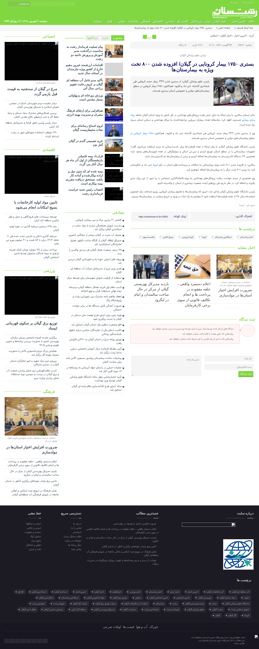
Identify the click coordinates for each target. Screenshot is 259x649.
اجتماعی (49, 36)
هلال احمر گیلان (28, 609)
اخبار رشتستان (155, 592)
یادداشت (133, 21)
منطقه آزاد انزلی (78, 609)
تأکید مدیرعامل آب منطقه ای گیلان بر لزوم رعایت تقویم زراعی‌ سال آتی (84, 84)
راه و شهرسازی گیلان (194, 603)
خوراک (153, 627)
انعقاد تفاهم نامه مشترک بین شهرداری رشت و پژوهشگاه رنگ (97, 299)
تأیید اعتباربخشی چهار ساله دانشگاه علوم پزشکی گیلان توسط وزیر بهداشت (96, 379)
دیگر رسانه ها (74, 545)
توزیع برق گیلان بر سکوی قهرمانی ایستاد (31, 325)
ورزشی (49, 271)
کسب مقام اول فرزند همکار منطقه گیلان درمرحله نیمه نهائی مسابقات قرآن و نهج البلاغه (95, 289)
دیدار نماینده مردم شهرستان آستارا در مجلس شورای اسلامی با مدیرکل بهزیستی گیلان (34, 106)
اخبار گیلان (219, 21)
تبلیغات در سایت (73, 541)
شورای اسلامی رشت (240, 609)
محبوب (117, 37)
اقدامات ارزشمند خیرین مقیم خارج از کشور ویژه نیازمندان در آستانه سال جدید (84, 69)
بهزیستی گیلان (204, 598)
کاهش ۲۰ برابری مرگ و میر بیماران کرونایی (99, 220)
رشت (174, 603)
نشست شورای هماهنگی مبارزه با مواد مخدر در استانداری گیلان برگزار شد (97, 228)
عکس (121, 21)
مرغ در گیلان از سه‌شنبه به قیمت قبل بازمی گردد (32, 91)
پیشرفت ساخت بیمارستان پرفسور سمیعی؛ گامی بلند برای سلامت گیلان (94, 360)
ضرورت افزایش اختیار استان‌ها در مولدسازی (31, 449)
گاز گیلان (232, 615)
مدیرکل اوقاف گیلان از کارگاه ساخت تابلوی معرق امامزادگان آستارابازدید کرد (96, 243)
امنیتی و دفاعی (34, 528)
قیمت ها (128, 627)
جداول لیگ (35, 536)
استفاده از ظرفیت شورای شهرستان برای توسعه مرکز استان (94, 280)
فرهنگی (145, 21)
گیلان (217, 615)
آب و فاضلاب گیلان (215, 592)
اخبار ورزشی (135, 592)
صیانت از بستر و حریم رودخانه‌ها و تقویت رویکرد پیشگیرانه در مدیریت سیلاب (122, 562)
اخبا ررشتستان (246, 237)
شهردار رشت (59, 603)
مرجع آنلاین (168, 237)
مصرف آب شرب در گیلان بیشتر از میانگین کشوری (95, 235)
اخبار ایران (174, 592)
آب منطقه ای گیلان (240, 592)
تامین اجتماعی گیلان (159, 598)
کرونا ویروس (187, 237)
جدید (105, 37)
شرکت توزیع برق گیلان (106, 603)
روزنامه (97, 21)
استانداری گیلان (39, 592)
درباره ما (234, 2)
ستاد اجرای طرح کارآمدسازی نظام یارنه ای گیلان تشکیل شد (97, 388)
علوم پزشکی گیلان (195, 609)
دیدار (214, 603)
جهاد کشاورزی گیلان (95, 598)
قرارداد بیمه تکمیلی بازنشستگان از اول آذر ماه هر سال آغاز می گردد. (84, 160)
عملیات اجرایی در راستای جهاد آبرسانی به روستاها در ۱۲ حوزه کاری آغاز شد (94, 370)
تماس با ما (248, 2)
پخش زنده (76, 549)
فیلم (109, 21)
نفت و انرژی (35, 549)
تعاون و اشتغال (33, 545)
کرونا (155, 165)
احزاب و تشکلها (33, 524)
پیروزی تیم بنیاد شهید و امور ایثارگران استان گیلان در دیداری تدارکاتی (34, 363)
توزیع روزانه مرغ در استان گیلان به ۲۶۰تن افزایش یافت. (95, 342)
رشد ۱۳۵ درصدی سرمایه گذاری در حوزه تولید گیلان (34, 229)
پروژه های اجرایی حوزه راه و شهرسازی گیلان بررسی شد (95, 261)
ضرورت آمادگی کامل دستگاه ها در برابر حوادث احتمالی (97, 308)
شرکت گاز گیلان (80, 603)
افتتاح (20, 592)
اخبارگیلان (117, 592)
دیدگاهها (92, 37)
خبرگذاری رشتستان (223, 237)
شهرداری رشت (38, 603)
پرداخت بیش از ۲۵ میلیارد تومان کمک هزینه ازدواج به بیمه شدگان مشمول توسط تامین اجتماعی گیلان (34, 254)
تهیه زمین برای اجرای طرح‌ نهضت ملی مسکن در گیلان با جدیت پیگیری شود (96, 317)
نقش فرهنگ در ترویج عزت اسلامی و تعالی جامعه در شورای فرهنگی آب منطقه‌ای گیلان (35, 493)
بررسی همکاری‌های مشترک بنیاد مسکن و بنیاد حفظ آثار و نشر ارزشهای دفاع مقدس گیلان (33, 115)
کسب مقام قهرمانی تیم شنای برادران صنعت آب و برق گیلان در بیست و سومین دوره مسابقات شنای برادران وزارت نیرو (32, 374)
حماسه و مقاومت (32, 532)
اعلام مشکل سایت (72, 536)
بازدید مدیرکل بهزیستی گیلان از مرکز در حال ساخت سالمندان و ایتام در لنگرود (34, 473)
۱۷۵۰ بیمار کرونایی (144, 133)
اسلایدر (214, 36)
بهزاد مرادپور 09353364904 (221, 643)
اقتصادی (158, 21)
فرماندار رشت (173, 609)
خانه (251, 21)
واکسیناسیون (148, 237)
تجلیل (138, 598)
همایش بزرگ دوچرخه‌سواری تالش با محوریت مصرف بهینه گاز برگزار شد (34, 353)
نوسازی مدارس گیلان (53, 609)
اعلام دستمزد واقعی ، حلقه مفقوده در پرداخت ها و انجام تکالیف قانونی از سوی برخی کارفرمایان (193, 294)
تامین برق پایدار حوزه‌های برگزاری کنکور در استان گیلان (32, 483)
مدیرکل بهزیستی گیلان (104, 609)
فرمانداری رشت (151, 609)
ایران (207, 21)
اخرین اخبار (81, 592)
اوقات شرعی (112, 627)
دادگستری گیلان (46, 598)
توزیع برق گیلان (120, 598)
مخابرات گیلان (129, 609)
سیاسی (170, 21)
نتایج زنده (36, 541)
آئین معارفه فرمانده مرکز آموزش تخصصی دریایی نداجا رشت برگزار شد (96, 351)
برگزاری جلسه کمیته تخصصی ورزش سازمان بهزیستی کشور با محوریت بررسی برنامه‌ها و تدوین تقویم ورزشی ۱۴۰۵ (32, 341)
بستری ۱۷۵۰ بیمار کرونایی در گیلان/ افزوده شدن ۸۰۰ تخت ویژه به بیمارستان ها (192, 66)
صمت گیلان (217, 609)
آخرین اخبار (239, 21)
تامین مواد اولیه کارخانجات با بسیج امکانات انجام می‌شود (35, 205)
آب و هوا (141, 627)
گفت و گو (182, 21)
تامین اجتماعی (183, 598)
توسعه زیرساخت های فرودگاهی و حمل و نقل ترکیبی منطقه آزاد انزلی (33, 219)
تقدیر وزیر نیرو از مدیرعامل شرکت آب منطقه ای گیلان (96, 271)
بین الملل (196, 21)
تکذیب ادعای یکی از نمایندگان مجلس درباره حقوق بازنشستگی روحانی (95, 332)
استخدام (77, 532)
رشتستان (160, 603)
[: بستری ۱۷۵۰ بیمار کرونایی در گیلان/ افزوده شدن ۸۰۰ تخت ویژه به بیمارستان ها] (134, 37)
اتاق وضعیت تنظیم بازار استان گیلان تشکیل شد (96, 325)
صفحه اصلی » (223, 28)
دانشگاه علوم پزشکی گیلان (237, 603)
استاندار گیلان (61, 592)
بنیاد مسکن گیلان (228, 598)
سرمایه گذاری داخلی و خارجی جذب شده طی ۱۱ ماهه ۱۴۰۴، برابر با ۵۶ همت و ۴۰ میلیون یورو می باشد (32, 240)
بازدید (246, 598)
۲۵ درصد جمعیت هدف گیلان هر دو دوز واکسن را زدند (95, 252)
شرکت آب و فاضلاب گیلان (136, 603)
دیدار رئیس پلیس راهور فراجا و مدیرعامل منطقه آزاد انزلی (32, 125)
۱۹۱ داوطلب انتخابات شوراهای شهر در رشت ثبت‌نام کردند (35, 135)
